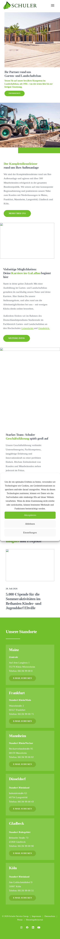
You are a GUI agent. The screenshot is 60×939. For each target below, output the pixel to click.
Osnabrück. (44, 328)
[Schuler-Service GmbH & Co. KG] (30, 706)
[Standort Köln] (30, 882)
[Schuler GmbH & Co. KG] (30, 665)
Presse (20, 919)
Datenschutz (49, 916)
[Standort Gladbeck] (30, 837)
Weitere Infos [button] (16, 338)
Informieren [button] (15, 90)
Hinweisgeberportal (34, 919)
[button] (52, 5)
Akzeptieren (30, 515)
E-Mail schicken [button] (22, 678)
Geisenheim (27, 328)
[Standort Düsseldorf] (30, 794)
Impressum (36, 916)
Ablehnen (30, 524)
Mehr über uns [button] (17, 213)
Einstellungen (30, 532)
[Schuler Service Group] (20, 5)
